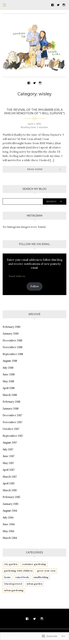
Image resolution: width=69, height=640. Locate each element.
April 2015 (9, 483)
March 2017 (10, 476)
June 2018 (9, 374)
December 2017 (12, 415)
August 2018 (10, 360)
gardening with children (18, 570)
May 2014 (8, 531)
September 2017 (13, 435)
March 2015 (10, 490)
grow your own (46, 570)
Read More (35, 169)
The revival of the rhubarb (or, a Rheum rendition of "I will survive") (34, 111)
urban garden (34, 583)
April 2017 (9, 469)
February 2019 (11, 326)
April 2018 (9, 388)
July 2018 (8, 367)
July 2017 (8, 449)
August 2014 (10, 510)
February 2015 (11, 497)
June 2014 (9, 524)
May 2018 (8, 381)
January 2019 (11, 333)
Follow (34, 286)
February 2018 (11, 401)
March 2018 (10, 395)
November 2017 (12, 422)
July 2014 (8, 517)
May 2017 (8, 463)
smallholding (40, 577)
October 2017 (11, 429)
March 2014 (10, 538)
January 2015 (10, 504)
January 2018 (10, 408)
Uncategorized (13, 583)
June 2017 (9, 456)
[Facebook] (52, 4)
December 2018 (12, 340)
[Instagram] (63, 4)
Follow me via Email (34, 244)
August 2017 (10, 442)
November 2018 (12, 347)
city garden (10, 564)
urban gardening (14, 590)
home (7, 577)
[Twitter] (58, 4)
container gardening (34, 564)
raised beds (22, 577)
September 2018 (13, 354)
